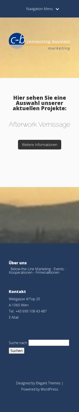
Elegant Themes (48, 383)
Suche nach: (18, 342)
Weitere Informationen (39, 144)
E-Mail (13, 317)
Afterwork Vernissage (39, 124)
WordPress (49, 389)
